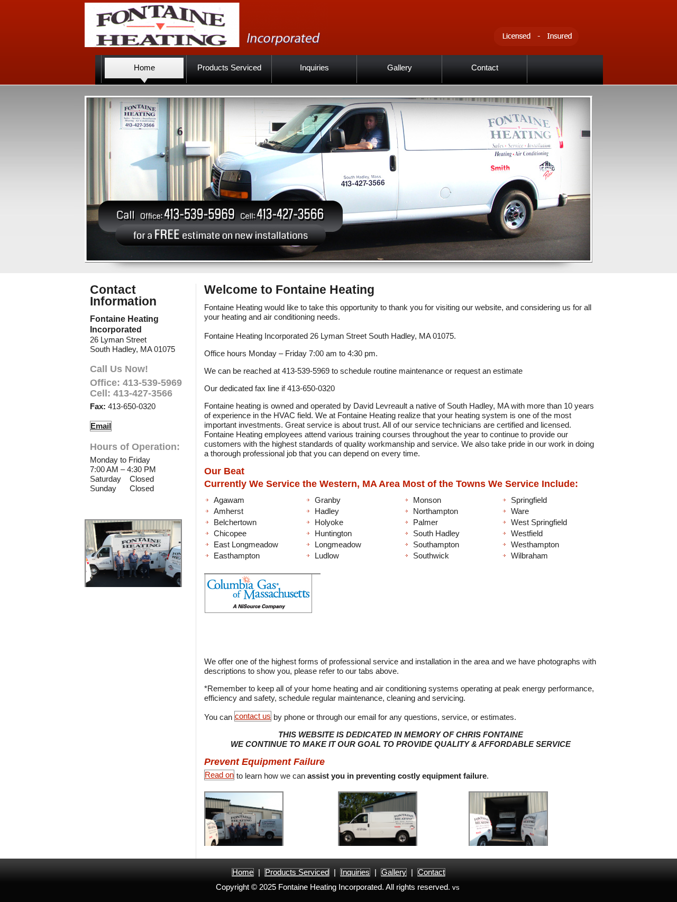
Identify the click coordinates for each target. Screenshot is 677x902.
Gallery (393, 872)
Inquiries (355, 872)
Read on (219, 774)
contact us (253, 715)
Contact (431, 872)
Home (242, 872)
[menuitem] (144, 69)
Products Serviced (297, 872)
